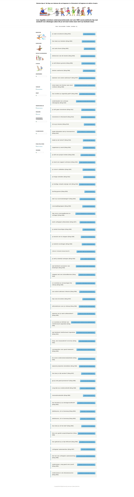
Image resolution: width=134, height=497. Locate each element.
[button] (76, 26)
